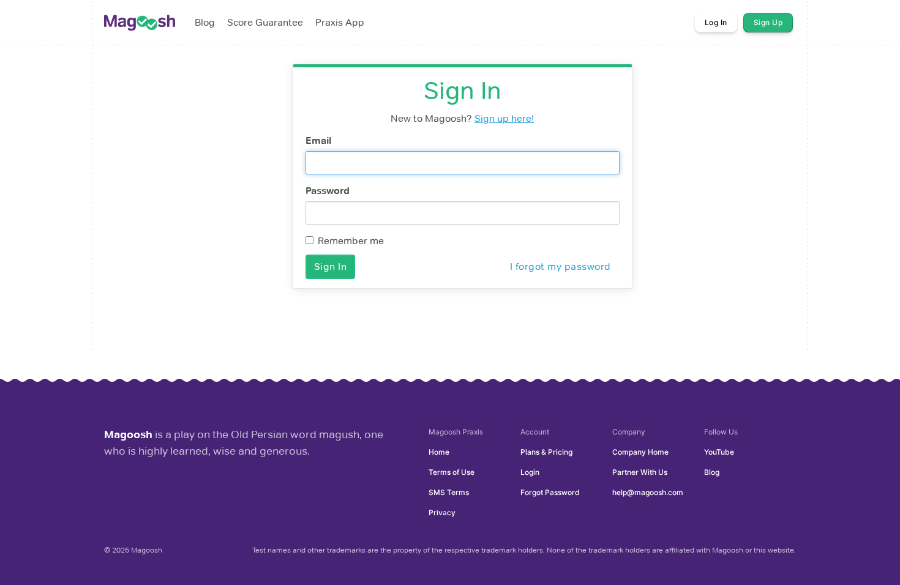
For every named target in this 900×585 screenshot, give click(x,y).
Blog (711, 472)
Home (439, 451)
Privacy (442, 512)
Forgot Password (550, 492)
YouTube (719, 451)
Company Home (640, 451)
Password (328, 190)
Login (529, 472)
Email (318, 140)
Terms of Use (451, 472)
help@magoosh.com (647, 492)
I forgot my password (560, 266)
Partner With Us (639, 472)
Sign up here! (504, 118)
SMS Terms (449, 492)
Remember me (351, 241)
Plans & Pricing (546, 451)
